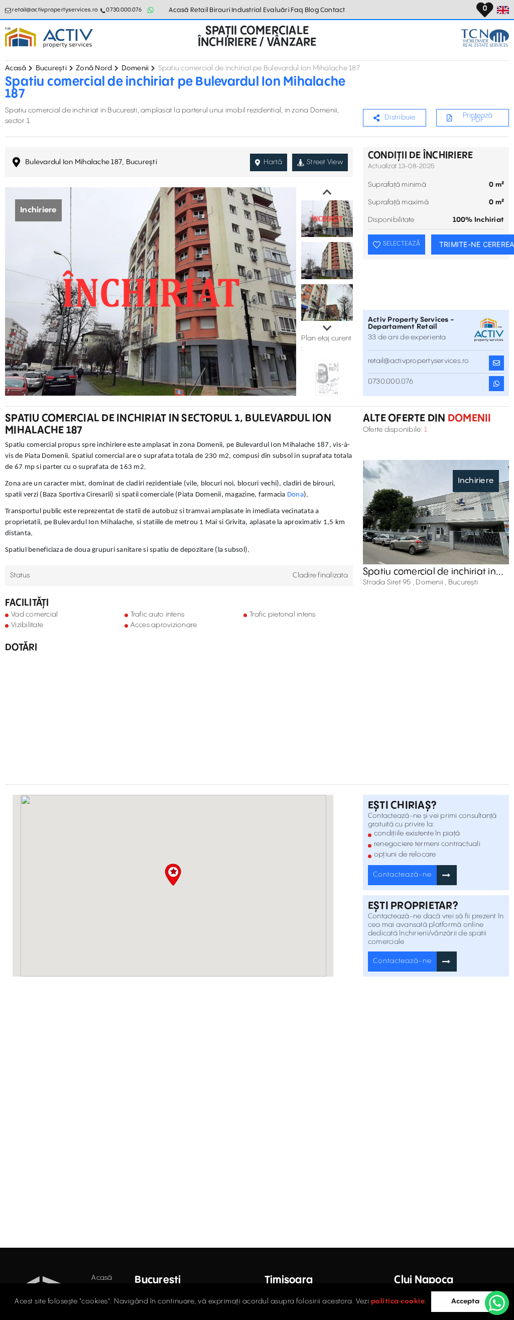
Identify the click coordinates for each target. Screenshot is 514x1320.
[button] (173, 875)
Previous (327, 192)
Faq (297, 10)
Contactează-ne (402, 874)
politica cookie (398, 1301)
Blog (312, 10)
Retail (199, 10)
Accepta (465, 1301)
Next (327, 328)
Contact (332, 10)
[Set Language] (503, 10)
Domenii (135, 68)
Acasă (179, 10)
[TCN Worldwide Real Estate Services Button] (485, 38)
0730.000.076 (124, 10)
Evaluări (276, 10)
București (51, 68)
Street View (325, 162)
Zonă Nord (94, 68)
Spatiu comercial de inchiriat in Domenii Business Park (429, 572)
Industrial (246, 10)
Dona (295, 495)
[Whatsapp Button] (150, 10)
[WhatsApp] (497, 1303)
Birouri (219, 10)
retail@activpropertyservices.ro (55, 10)
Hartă (273, 162)
